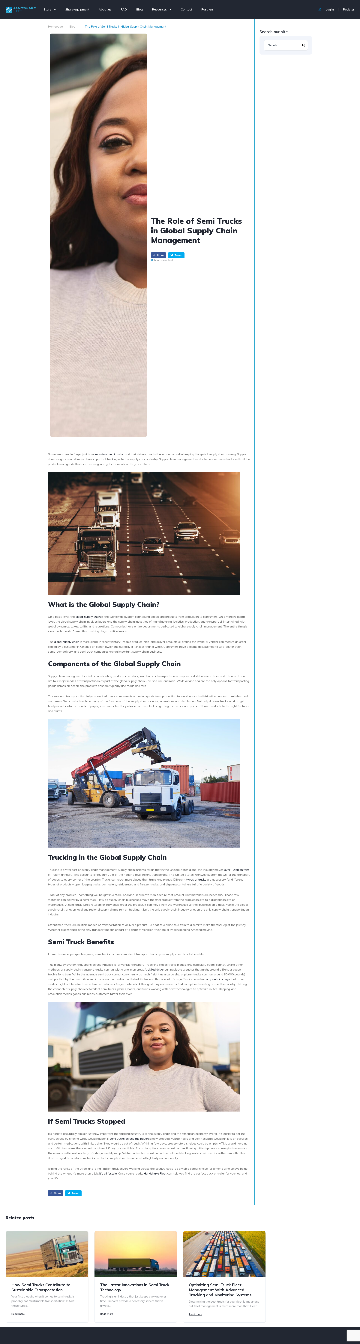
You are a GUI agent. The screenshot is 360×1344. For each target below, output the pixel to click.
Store (47, 9)
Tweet (178, 255)
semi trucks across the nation (129, 1138)
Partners (207, 9)
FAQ (124, 9)
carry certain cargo (217, 979)
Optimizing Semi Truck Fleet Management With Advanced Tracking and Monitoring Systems (220, 1289)
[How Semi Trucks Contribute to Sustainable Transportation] (47, 1254)
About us (105, 9)
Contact (186, 9)
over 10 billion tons (237, 870)
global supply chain (88, 616)
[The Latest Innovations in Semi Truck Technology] (135, 1254)
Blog (139, 9)
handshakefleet (163, 260)
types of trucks (196, 879)
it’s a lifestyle (108, 1173)
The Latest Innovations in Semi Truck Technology (134, 1287)
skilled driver (156, 969)
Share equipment (77, 9)
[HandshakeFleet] (21, 9)
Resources (159, 9)
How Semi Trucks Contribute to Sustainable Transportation (40, 1287)
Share (160, 255)
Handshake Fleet (155, 1173)
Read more (18, 1314)
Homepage (55, 26)
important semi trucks (109, 454)
